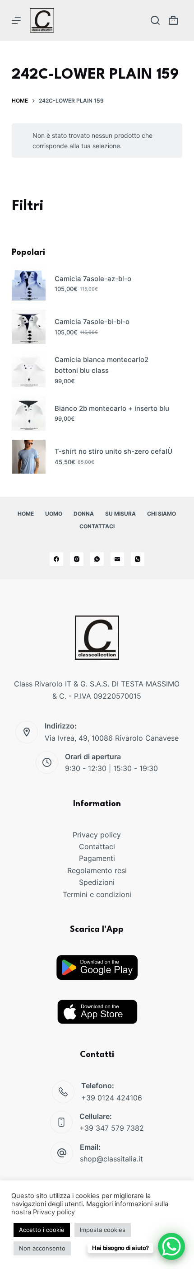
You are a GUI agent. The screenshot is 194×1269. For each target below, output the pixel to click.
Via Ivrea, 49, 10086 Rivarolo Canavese (112, 738)
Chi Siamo (161, 513)
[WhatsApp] (97, 559)
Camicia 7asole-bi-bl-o (92, 321)
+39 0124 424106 (111, 1097)
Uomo (53, 513)
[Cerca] (155, 20)
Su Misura (120, 513)
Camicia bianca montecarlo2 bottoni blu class (101, 365)
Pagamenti (97, 858)
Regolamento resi (97, 870)
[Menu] (16, 20)
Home (26, 513)
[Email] (117, 559)
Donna (84, 513)
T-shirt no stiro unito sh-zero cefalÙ (113, 451)
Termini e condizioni (97, 894)
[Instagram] (76, 559)
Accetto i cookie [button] (42, 1229)
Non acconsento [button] (42, 1248)
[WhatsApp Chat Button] (171, 1246)
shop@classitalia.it (111, 1158)
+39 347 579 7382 (111, 1128)
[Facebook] (56, 559)
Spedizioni (97, 882)
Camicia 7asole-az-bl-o (93, 278)
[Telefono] (137, 559)
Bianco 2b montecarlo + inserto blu (112, 408)
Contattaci (97, 526)
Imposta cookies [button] (102, 1229)
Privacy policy (97, 834)
